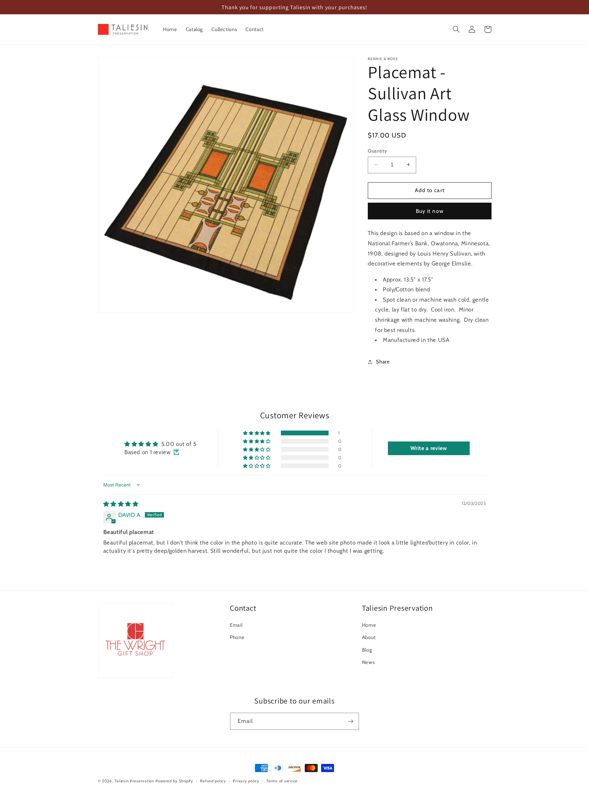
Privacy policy (246, 781)
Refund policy (213, 781)
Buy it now (429, 210)
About (369, 637)
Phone (237, 637)
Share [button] (383, 361)
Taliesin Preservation (134, 781)
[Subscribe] (351, 721)
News (368, 662)
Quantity (377, 151)
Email (236, 625)
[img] (121, 504)
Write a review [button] (428, 448)
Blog (367, 650)
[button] (456, 29)
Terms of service (282, 781)
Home (369, 625)
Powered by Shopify (174, 781)
